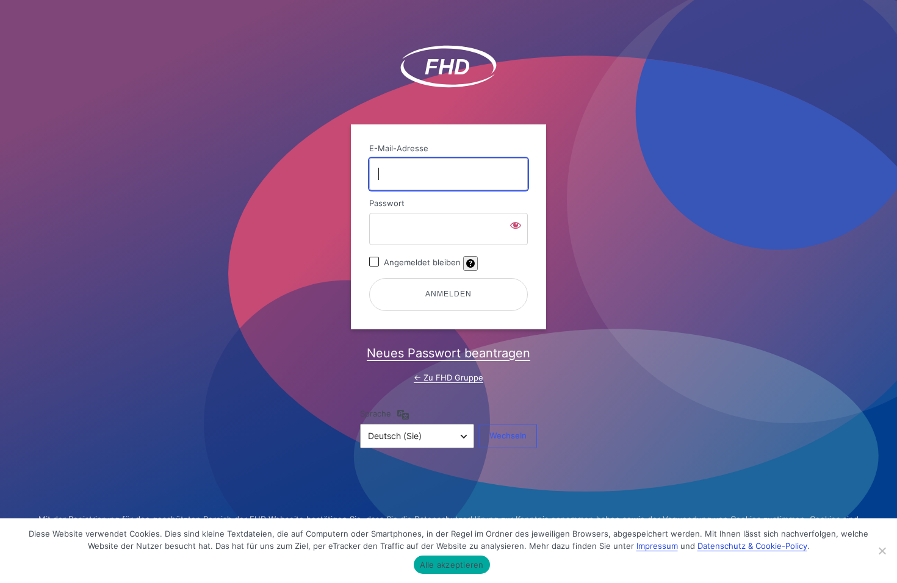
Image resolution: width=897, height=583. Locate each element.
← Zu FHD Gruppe (448, 377)
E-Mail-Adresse (398, 148)
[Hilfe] (470, 263)
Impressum (657, 546)
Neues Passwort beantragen (448, 353)
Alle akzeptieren (452, 565)
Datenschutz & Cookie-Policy (752, 546)
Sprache (375, 413)
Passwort (387, 203)
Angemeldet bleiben (422, 262)
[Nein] (882, 551)
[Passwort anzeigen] (515, 225)
